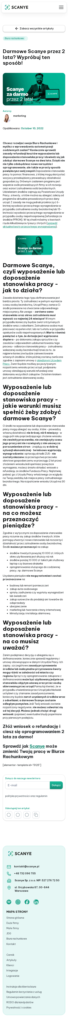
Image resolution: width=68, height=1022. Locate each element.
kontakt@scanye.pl (26, 866)
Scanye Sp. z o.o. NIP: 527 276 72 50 (37, 880)
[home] (16, 7)
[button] (61, 7)
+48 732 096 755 (25, 873)
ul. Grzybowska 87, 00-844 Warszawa (32, 889)
